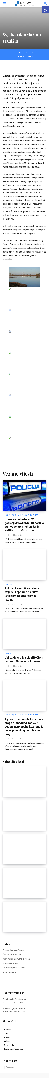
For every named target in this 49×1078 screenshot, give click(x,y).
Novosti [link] (21, 56)
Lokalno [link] (30, 56)
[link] (45, 9)
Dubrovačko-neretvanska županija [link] (21, 515)
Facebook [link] (10, 1067)
